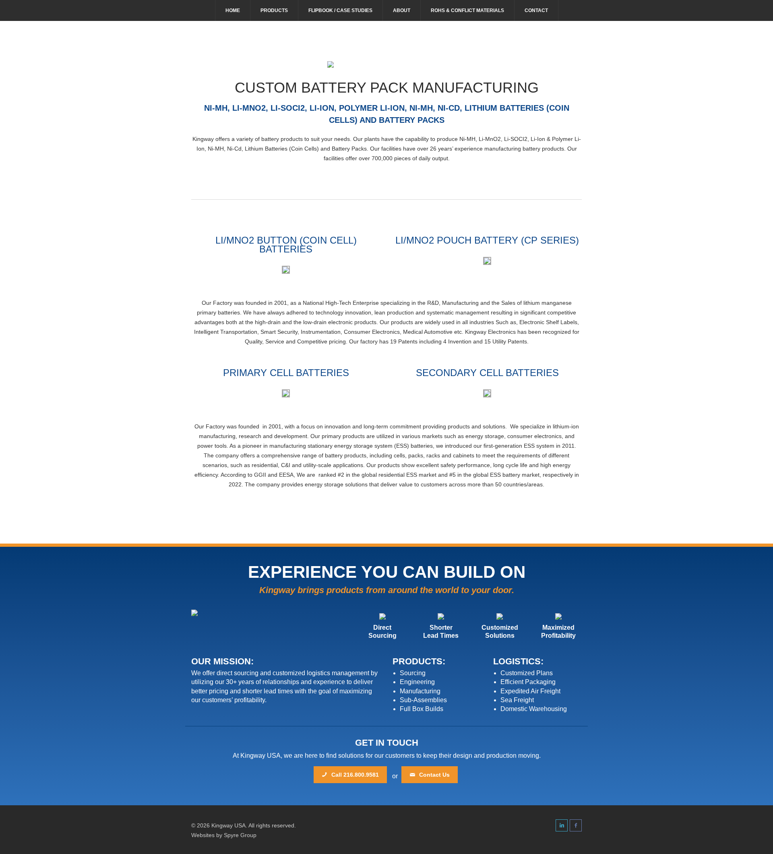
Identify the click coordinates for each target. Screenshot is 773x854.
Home (232, 10)
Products (274, 10)
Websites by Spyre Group (223, 835)
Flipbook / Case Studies (340, 10)
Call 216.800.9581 (354, 774)
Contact (536, 10)
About (401, 10)
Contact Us (434, 774)
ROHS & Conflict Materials (467, 10)
